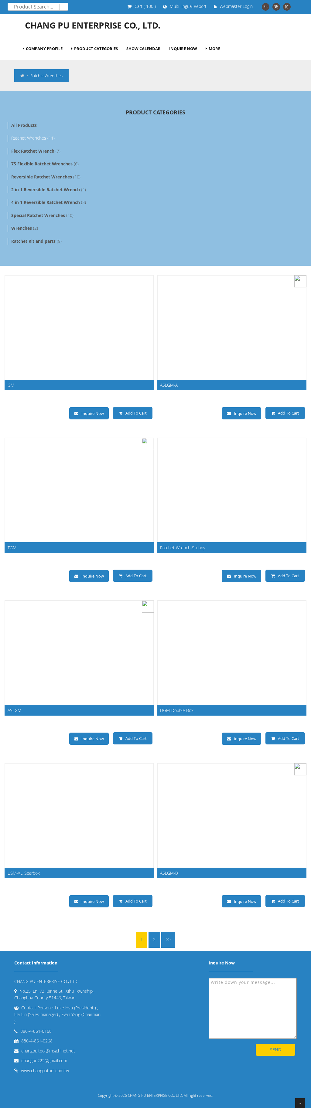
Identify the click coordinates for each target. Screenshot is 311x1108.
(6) (45, 164)
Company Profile (44, 48)
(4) (48, 189)
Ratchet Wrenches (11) (33, 138)
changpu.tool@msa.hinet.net (48, 1051)
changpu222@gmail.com (44, 1060)
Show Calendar (143, 48)
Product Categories (96, 48)
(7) (35, 151)
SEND (275, 1049)
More (214, 48)
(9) (36, 241)
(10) (45, 177)
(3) (48, 202)
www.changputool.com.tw (45, 1070)
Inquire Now (183, 48)
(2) (24, 228)
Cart (145, 6)
